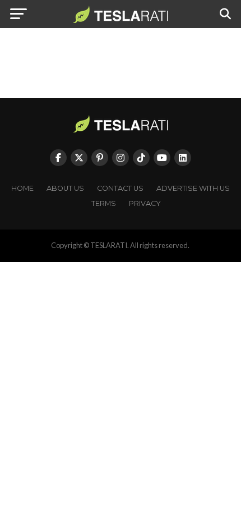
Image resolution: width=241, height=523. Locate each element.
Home (22, 188)
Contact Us (120, 188)
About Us (65, 188)
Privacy (145, 203)
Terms (103, 203)
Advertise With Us (193, 188)
